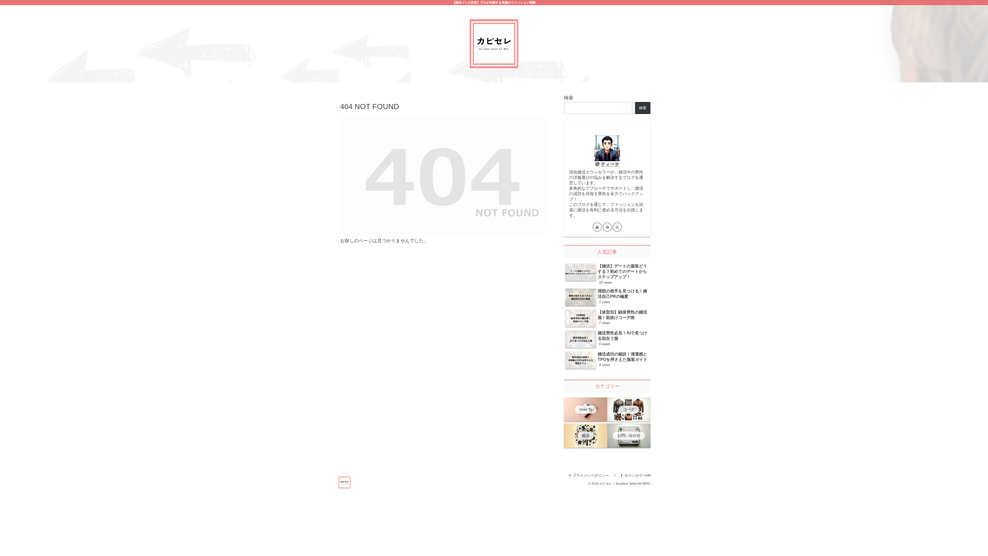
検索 (568, 97)
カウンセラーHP (637, 475)
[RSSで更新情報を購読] (617, 227)
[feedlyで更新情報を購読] (607, 227)
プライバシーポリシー (591, 475)
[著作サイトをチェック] (597, 227)
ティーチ (610, 164)
